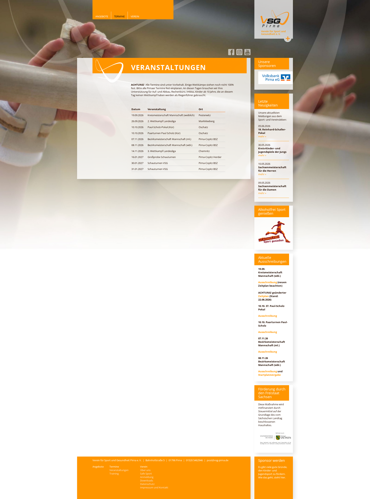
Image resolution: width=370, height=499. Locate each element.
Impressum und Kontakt (154, 487)
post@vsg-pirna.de (217, 460)
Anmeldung (146, 477)
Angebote (101, 16)
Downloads (146, 480)
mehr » (262, 136)
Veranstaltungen (119, 470)
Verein (135, 16)
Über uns (145, 470)
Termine (119, 16)
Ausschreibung (267, 282)
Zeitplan (263, 296)
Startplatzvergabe (269, 375)
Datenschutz (147, 484)
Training (114, 473)
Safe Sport (146, 473)
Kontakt (288, 38)
